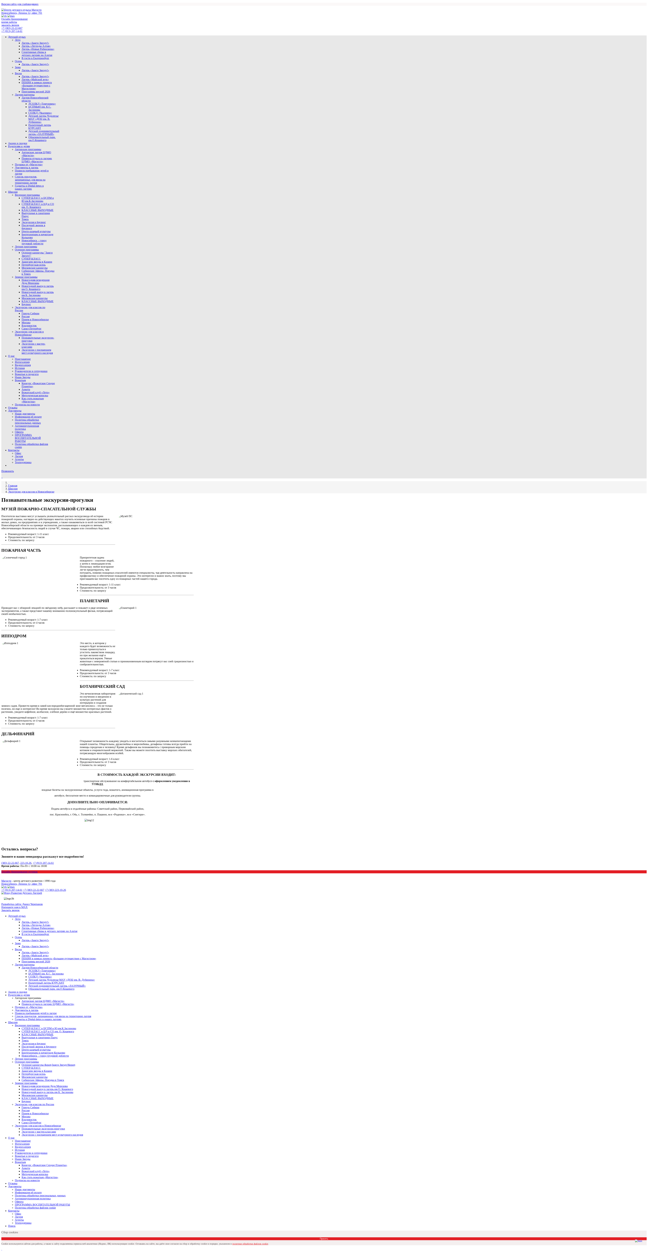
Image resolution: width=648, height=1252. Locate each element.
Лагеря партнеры (25, 94)
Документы (14, 410)
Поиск (12, 1225)
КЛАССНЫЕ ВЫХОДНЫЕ (37, 210)
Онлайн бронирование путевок (19, 871)
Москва (26, 322)
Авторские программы (28, 149)
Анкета (26, 389)
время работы (9, 22)
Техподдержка (23, 462)
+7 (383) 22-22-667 (11, 28)
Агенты (19, 459)
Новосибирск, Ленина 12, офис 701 (21, 12)
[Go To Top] (1, 1249)
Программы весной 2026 (36, 91)
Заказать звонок (10, 910)
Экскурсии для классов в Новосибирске (29, 333)
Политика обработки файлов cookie (35, 1207)
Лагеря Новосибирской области (40, 967)
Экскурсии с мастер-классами (39, 1131)
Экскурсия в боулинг (34, 222)
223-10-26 (25, 863)
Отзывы (12, 407)
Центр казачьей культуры (36, 231)
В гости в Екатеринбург (35, 58)
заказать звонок (10, 25)
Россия (26, 316)
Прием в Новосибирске (35, 319)
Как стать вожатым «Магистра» (33, 400)
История (20, 368)
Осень (18, 61)
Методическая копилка (35, 395)
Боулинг (26, 304)
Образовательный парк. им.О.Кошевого (42, 139)
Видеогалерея (23, 365)
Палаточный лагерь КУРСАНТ (39, 126)
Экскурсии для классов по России (34, 1104)
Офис (18, 453)
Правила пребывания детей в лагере (36, 1013)
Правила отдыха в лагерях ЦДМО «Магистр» (37, 160)
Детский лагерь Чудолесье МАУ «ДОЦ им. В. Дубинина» (43, 118)
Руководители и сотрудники (31, 371)
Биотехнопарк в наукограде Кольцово (43, 1052)
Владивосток (29, 325)
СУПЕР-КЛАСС (31, 258)
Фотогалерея (22, 362)
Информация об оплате (28, 416)
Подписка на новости (27, 404)
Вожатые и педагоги (27, 374)
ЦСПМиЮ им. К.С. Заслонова (39, 108)
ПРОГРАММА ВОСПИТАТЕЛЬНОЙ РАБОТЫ (28, 438)
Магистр (6, 880)
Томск (25, 219)
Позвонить (7, 471)
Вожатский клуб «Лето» (36, 392)
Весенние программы (27, 194)
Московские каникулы (35, 267)
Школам (13, 191)
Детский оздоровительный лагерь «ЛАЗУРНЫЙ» (43, 133)
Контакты (13, 450)
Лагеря (19, 456)
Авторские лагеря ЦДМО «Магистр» (43, 1001)
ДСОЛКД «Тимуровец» (42, 103)
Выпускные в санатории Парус (40, 1037)
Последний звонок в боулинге (39, 1046)
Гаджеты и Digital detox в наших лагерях (29, 187)
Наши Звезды (22, 377)
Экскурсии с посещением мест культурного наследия (37, 351)
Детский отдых (17, 36)
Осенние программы (27, 249)
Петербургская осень (34, 264)
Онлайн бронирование (14, 19)
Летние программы (26, 246)
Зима (18, 67)
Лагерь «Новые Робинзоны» (38, 49)
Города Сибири (30, 313)
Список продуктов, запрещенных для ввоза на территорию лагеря (30, 179)
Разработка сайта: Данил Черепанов (22, 904)
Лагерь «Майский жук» (35, 79)
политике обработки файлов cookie (250, 1244)
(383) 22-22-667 (10, 863)
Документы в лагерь (26, 167)
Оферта (19, 432)
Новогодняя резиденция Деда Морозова (35, 281)
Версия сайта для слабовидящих (19, 4)
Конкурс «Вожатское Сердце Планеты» (44, 1165)
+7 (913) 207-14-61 (11, 31)
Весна (18, 73)
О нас (11, 356)
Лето (17, 39)
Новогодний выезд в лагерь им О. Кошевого (38, 288)
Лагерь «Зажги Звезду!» (35, 43)
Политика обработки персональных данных (28, 421)
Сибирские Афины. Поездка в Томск (43, 1080)
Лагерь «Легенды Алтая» (36, 46)
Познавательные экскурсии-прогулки (43, 1128)
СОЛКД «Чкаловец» (40, 112)
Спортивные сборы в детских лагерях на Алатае (37, 54)
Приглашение (23, 359)
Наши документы (25, 413)
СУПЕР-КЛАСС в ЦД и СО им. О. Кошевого (38, 205)
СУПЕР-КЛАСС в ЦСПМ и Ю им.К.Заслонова (38, 199)
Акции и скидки (17, 143)
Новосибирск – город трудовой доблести (34, 242)
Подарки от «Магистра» (29, 164)
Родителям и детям (19, 146)
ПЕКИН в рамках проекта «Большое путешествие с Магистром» (37, 85)
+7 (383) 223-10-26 (55, 890)
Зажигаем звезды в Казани (37, 261)
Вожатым (20, 380)
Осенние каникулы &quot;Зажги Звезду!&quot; (48, 1064)
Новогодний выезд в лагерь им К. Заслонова (38, 294)
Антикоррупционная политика (33, 1198)
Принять (324, 1238)
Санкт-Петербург (32, 328)
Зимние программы (26, 277)
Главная (12, 485)
